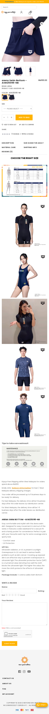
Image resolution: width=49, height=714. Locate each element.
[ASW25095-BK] (12, 97)
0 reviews (15, 134)
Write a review (27, 134)
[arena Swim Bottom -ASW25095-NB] (24, 39)
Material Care (9, 147)
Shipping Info (30, 147)
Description (8, 143)
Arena (9, 86)
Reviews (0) (7, 151)
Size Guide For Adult (34, 143)
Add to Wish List (10, 125)
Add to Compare (27, 125)
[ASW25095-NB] (5, 97)
